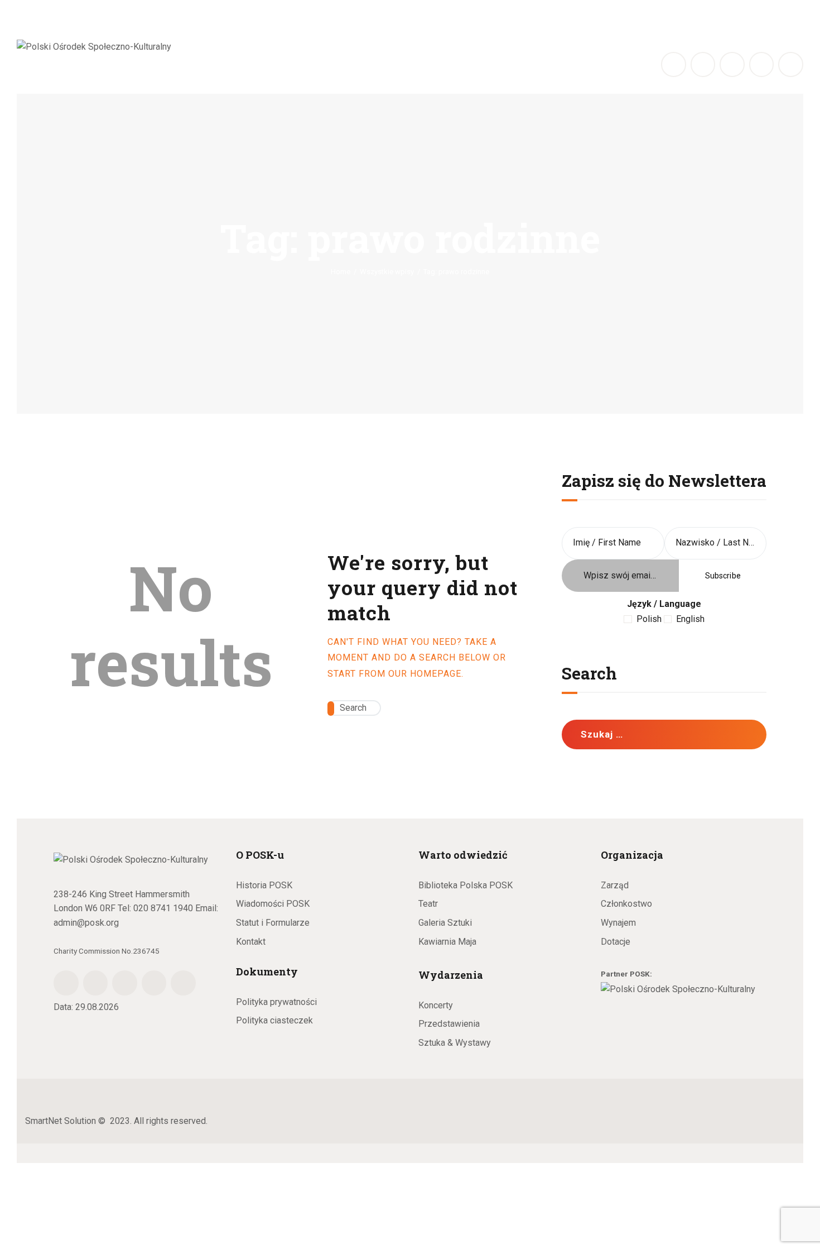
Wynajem (618, 922)
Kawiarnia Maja (447, 941)
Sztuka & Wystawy (454, 1042)
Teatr (428, 903)
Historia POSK (264, 885)
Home (340, 271)
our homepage (424, 673)
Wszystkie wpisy (387, 271)
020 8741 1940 (163, 908)
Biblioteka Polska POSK (465, 885)
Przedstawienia (449, 1023)
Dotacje (615, 941)
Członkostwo (626, 903)
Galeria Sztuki (445, 922)
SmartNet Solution (60, 1121)
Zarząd (615, 885)
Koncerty (435, 1005)
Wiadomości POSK (273, 903)
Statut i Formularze (273, 922)
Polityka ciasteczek (274, 1020)
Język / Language (664, 604)
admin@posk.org (86, 922)
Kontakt (251, 941)
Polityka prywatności (276, 1002)
